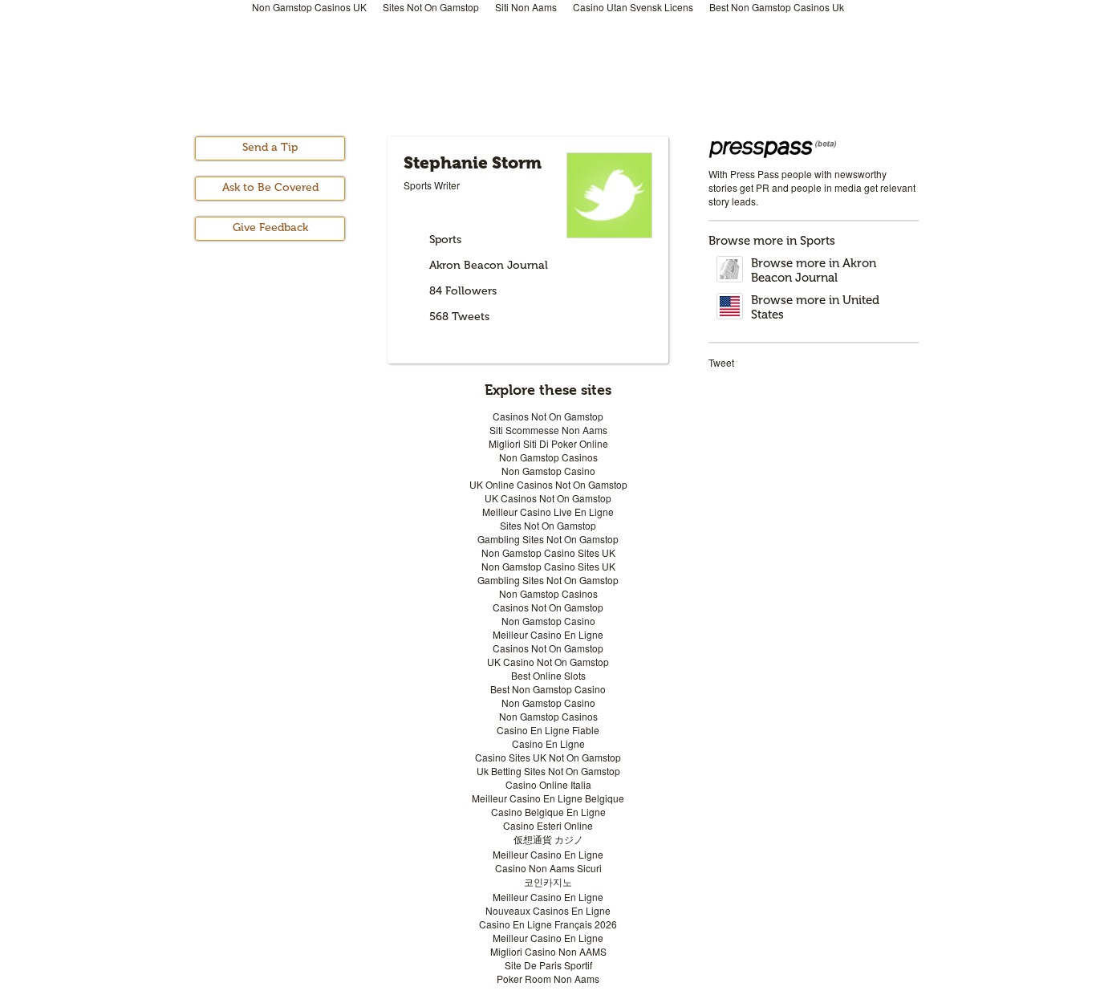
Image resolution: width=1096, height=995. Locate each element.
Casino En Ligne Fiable (548, 730)
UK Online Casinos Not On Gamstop (548, 484)
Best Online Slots (548, 675)
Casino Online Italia (548, 784)
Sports (445, 239)
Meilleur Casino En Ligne (548, 634)
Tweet (721, 362)
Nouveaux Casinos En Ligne (548, 910)
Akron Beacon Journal (488, 265)
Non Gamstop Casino (548, 470)
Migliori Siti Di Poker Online (548, 443)
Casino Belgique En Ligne (548, 811)
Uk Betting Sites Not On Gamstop (548, 771)
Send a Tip (270, 147)
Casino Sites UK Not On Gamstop (548, 757)
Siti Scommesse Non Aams (548, 430)
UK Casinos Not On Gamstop (548, 498)
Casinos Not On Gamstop (548, 416)
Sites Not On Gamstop (548, 525)
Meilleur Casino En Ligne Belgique (548, 798)
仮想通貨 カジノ (548, 839)
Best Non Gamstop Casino (548, 689)
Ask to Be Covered (270, 187)
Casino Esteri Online (548, 825)
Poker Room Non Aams (548, 978)
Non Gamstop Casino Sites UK (548, 552)
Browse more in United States (815, 307)
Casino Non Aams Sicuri (548, 868)
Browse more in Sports (771, 241)
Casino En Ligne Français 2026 (548, 924)
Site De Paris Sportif (548, 965)
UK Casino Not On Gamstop (548, 661)
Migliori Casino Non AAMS (548, 951)
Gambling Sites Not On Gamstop (548, 539)
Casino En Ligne (548, 743)
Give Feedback (270, 227)
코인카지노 (548, 881)
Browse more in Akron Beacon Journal (813, 270)
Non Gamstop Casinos (548, 457)
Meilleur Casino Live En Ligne (548, 511)
